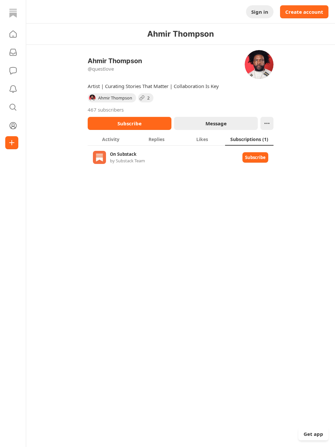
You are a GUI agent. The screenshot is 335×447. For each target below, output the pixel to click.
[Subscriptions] (13, 52)
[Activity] (13, 89)
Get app (313, 434)
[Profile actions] (266, 123)
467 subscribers (106, 109)
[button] (13, 34)
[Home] (13, 13)
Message (216, 123)
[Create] (11, 142)
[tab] (110, 139)
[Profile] (13, 126)
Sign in (259, 12)
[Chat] (13, 71)
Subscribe (129, 123)
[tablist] (180, 139)
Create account (304, 12)
